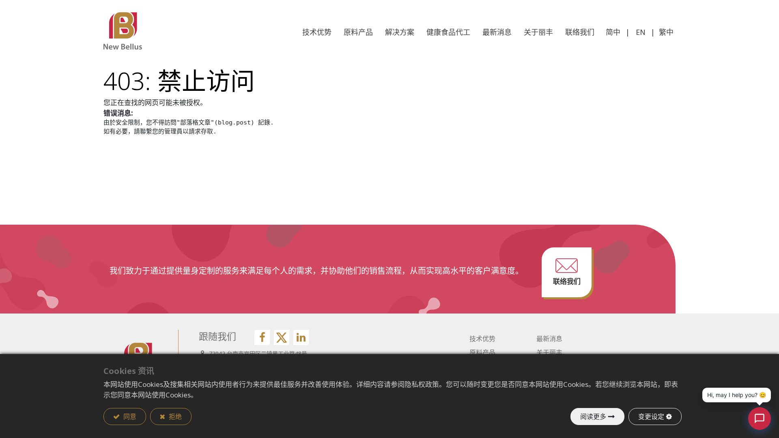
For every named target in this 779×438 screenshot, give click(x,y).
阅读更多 (593, 416)
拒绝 (174, 416)
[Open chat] (759, 418)
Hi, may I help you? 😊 (736, 394)
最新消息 (549, 338)
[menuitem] (579, 32)
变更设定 (651, 416)
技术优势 (482, 338)
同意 (129, 416)
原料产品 (482, 352)
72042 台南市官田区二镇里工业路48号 (258, 353)
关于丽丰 (549, 352)
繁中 (666, 32)
